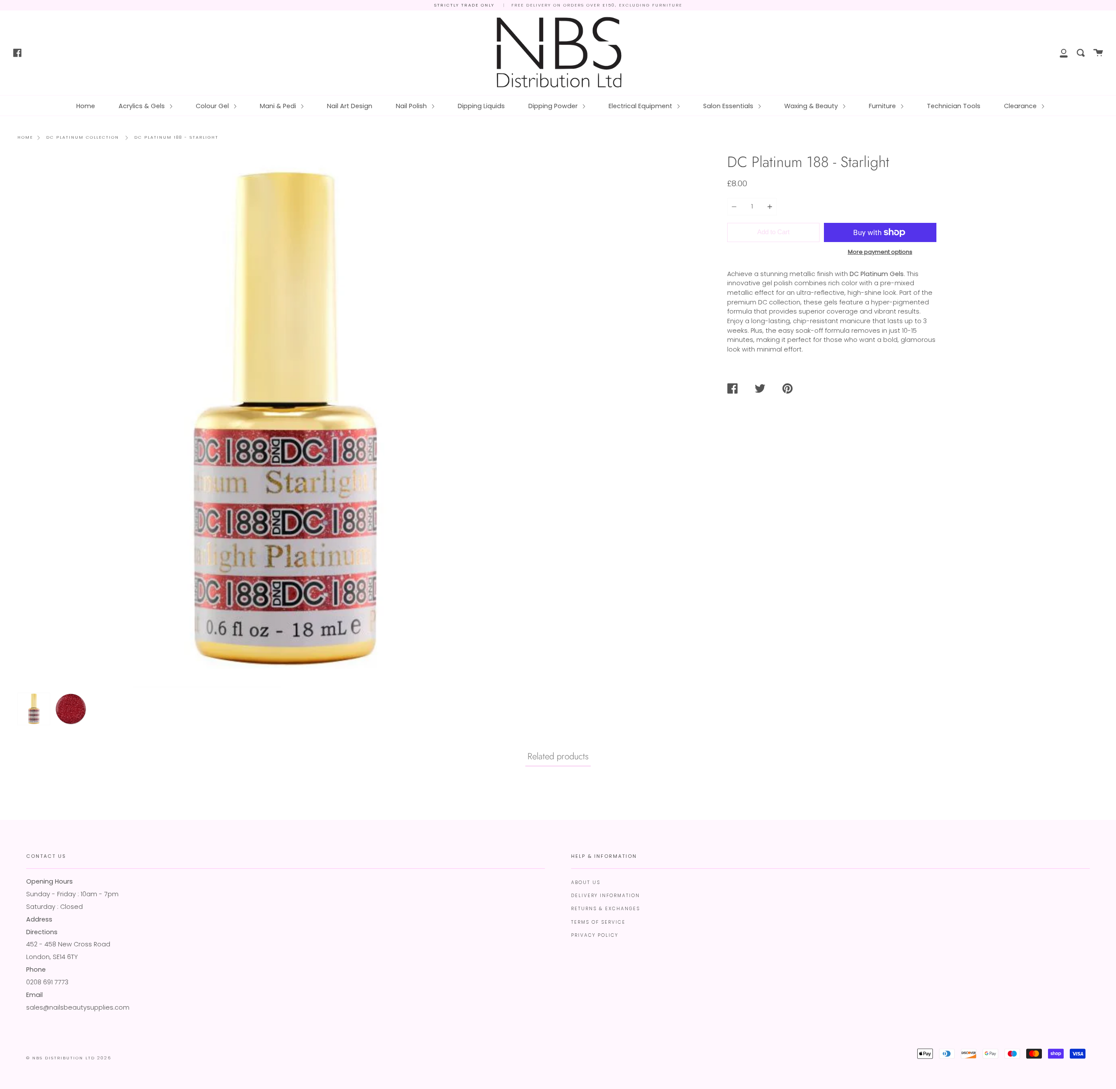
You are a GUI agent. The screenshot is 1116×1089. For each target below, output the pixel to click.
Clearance (1021, 106)
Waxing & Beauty (812, 106)
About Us (585, 882)
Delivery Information (605, 895)
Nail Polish (412, 106)
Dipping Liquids (481, 106)
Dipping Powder (553, 106)
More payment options (880, 252)
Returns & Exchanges (605, 908)
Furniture (883, 106)
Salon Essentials (729, 106)
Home (85, 106)
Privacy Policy (594, 935)
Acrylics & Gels (143, 106)
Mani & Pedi (279, 106)
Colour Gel (213, 106)
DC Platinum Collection (82, 137)
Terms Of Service (598, 922)
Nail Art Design (349, 106)
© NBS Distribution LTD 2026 (68, 1058)
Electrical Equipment (641, 106)
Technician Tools (953, 106)
